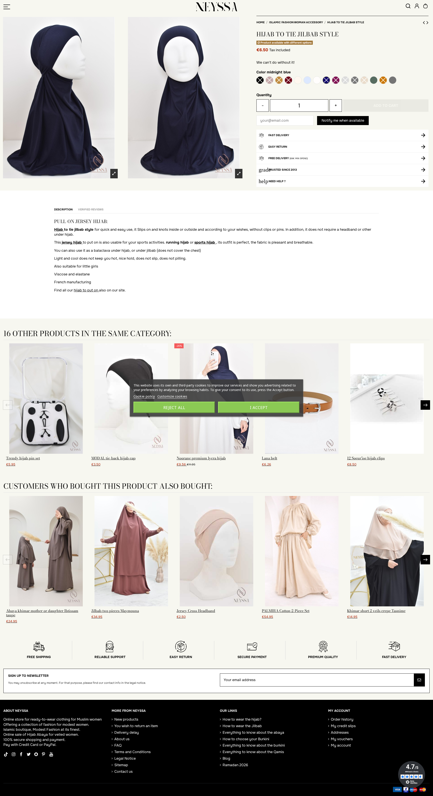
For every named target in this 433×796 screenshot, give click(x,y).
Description (63, 209)
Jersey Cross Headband (196, 610)
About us (121, 739)
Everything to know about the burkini (254, 745)
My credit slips (343, 726)
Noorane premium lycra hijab (201, 458)
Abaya (42, 734)
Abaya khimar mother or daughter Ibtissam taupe (42, 613)
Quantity (264, 95)
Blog (226, 758)
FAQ (118, 745)
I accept (259, 407)
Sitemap (121, 765)
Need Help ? (277, 181)
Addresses (340, 732)
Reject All (174, 407)
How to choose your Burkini (246, 739)
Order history (342, 719)
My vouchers (342, 739)
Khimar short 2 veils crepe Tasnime (376, 610)
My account (341, 745)
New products (126, 719)
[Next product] (427, 22)
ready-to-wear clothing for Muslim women (66, 719)
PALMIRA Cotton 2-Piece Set (285, 610)
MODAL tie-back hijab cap (113, 458)
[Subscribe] (419, 680)
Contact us (123, 771)
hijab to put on (86, 290)
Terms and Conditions (132, 751)
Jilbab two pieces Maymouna (115, 610)
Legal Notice (125, 758)
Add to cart (385, 105)
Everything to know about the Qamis (253, 751)
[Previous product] (424, 22)
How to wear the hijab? (242, 719)
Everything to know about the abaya (253, 732)
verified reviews (91, 209)
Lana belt (269, 458)
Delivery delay (126, 732)
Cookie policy (144, 396)
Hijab (59, 229)
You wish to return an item (136, 726)
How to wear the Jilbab (242, 726)
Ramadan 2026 (235, 765)
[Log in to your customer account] (416, 7)
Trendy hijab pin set (23, 458)
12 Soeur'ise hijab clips (366, 458)
